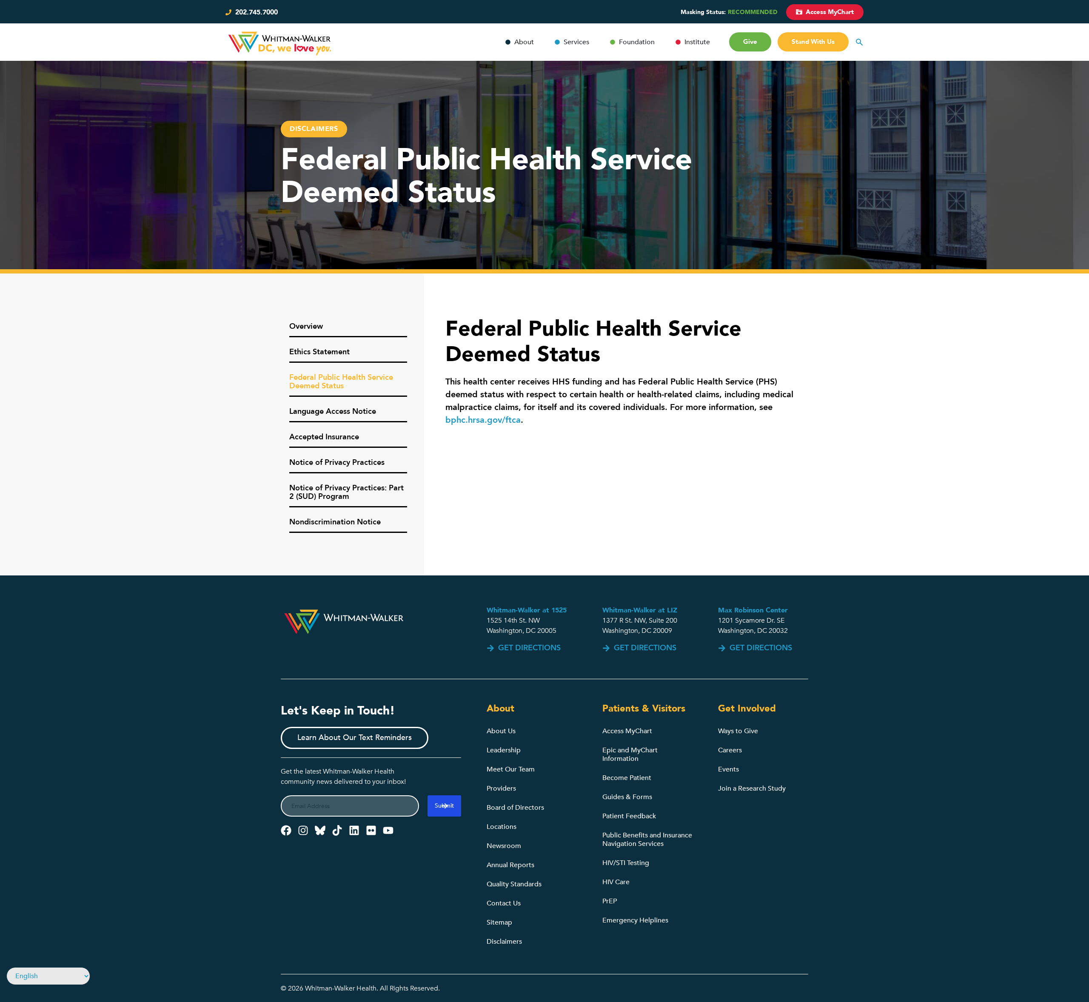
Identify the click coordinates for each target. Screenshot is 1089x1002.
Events (728, 769)
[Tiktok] (337, 830)
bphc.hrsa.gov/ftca (483, 420)
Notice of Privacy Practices (337, 462)
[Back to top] (1046, 971)
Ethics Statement (319, 352)
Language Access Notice (332, 411)
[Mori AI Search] (859, 42)
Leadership (504, 750)
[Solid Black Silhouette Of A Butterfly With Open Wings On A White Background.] (320, 830)
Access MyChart (627, 731)
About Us (501, 731)
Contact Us (504, 903)
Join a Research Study (752, 788)
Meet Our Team (511, 769)
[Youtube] (388, 830)
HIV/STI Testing (625, 863)
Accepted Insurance (324, 437)
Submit (444, 806)
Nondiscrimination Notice (335, 522)
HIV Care (616, 882)
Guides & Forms (627, 797)
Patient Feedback (629, 816)
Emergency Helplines (635, 920)
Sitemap (499, 922)
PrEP (609, 901)
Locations (501, 826)
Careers (730, 750)
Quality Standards (514, 884)
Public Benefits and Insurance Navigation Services (647, 839)
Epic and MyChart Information (630, 754)
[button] (314, 129)
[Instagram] (303, 830)
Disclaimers (504, 941)
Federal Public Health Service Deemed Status (341, 381)
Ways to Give (738, 731)
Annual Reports (510, 865)
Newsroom (504, 846)
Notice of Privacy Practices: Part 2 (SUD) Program (346, 492)
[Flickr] (371, 830)
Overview (306, 326)
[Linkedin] (354, 830)
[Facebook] (286, 830)
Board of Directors (515, 807)
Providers (501, 788)
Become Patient (626, 778)
